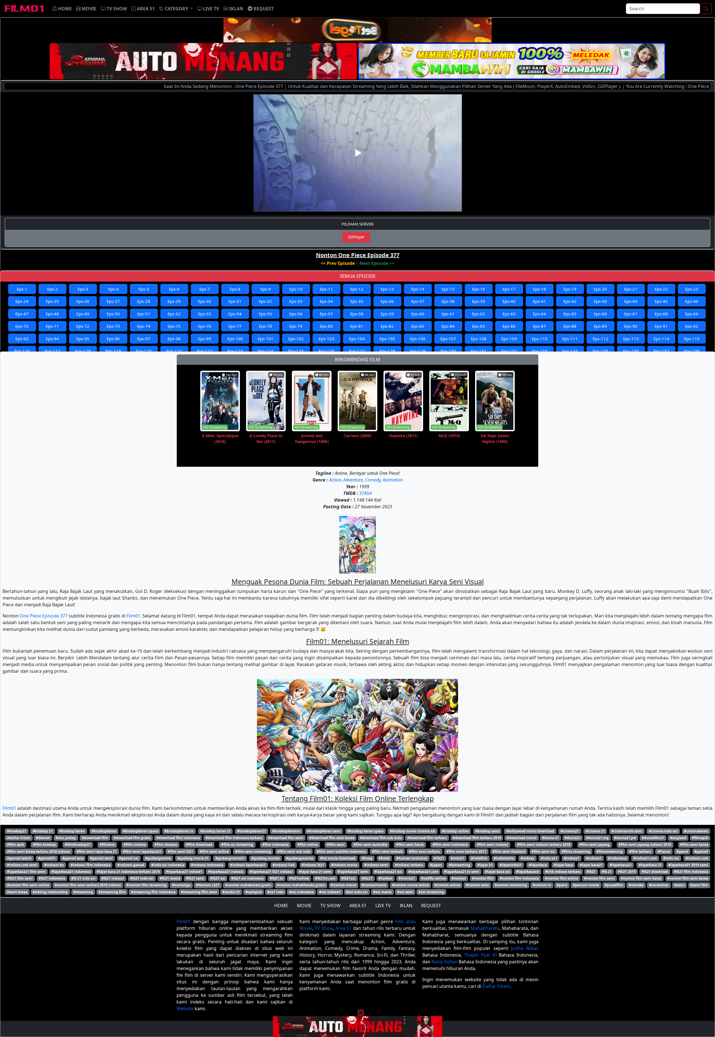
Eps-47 (21, 314)
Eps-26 (82, 301)
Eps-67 (630, 314)
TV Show (324, 928)
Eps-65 (569, 314)
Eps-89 (600, 326)
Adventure (353, 480)
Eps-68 (661, 314)
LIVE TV (383, 905)
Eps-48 (52, 314)
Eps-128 (387, 351)
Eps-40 (509, 301)
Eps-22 (661, 289)
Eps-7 (204, 289)
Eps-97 (143, 338)
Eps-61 (448, 314)
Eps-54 (235, 314)
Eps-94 (52, 338)
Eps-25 (52, 301)
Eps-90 (630, 326)
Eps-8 (235, 289)
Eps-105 (387, 338)
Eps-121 (174, 351)
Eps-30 (204, 301)
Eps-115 (692, 338)
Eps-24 (21, 301)
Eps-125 (296, 351)
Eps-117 (52, 351)
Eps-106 (418, 338)
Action (335, 480)
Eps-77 (235, 326)
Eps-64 (539, 314)
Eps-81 (356, 326)
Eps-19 (569, 289)
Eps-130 (448, 351)
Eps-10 (295, 289)
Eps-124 (265, 351)
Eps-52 (174, 314)
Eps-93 (21, 338)
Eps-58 (356, 314)
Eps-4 (113, 289)
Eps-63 (509, 314)
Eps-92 (691, 326)
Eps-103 (326, 338)
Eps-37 (417, 301)
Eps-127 (357, 351)
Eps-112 (600, 338)
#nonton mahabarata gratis (248, 885)
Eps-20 (600, 289)
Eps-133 (539, 351)
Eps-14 (417, 289)
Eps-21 (630, 289)
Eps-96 (113, 338)
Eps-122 (205, 351)
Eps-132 (509, 351)
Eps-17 (509, 289)
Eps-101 (265, 338)
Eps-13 (387, 289)
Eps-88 (569, 326)
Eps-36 (387, 301)
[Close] (361, 45)
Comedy (372, 480)
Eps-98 (174, 338)
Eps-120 (144, 351)
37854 (365, 493)
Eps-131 (479, 351)
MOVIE (304, 905)
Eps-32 (265, 301)
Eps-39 (478, 301)
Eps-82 (387, 326)
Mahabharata (485, 928)
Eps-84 (448, 326)
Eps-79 (295, 326)
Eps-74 (143, 326)
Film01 (133, 616)
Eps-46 (691, 301)
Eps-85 (478, 326)
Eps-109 (509, 338)
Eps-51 (143, 314)
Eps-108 (479, 338)
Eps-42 (569, 301)
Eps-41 (539, 301)
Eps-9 (265, 289)
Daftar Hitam (496, 986)
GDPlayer (356, 237)
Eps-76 (204, 326)
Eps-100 (235, 338)
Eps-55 (265, 314)
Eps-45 (661, 301)
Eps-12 (356, 289)
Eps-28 (143, 301)
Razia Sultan (444, 962)
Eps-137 (661, 351)
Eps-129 (418, 351)
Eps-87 (539, 326)
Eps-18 (539, 289)
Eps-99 (204, 338)
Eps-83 (417, 326)
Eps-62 (478, 314)
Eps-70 (21, 326)
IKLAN (406, 905)
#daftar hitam (18, 837)
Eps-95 (82, 338)
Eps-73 (113, 326)
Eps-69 (691, 314)
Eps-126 (326, 351)
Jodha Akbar (524, 948)
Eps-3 (83, 289)
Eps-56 (295, 314)
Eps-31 (235, 301)
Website (185, 1008)
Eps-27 (113, 301)
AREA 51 (357, 905)
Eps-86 (509, 326)
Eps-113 (631, 338)
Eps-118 (83, 351)
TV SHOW (330, 905)
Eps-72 (82, 326)
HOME (281, 905)
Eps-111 (570, 338)
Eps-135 (600, 351)
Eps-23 (691, 289)
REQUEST (431, 905)
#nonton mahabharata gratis (301, 885)
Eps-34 (326, 301)
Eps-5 (144, 289)
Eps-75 (174, 326)
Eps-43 (600, 301)
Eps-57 (326, 314)
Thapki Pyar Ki (480, 955)
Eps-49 (82, 314)
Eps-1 (22, 289)
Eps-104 (357, 338)
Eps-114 (661, 338)
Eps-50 (113, 314)
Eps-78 (265, 326)
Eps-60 (417, 314)
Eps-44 (630, 301)
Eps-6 (174, 289)
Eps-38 (448, 301)
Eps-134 (570, 351)
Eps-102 (296, 338)
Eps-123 (235, 351)
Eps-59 (387, 314)
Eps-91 (661, 326)
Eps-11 (326, 289)
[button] (176, 8)
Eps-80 (326, 326)
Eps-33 (295, 301)
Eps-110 (539, 338)
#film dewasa (166, 844)
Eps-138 (692, 351)
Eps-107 (448, 338)
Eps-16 (478, 289)
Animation (393, 480)
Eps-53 (204, 314)
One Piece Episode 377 (44, 616)
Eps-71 (52, 326)
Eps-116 (22, 351)
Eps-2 (52, 289)
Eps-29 (174, 301)
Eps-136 (631, 351)
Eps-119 (113, 351)
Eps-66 (600, 314)
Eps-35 (356, 301)
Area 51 (343, 928)
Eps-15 (448, 289)
